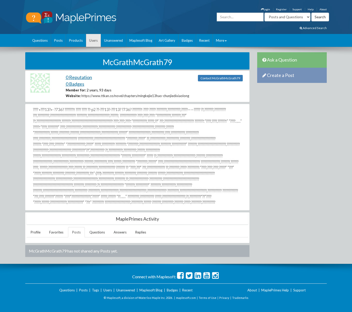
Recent (204, 40)
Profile (35, 232)
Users (93, 40)
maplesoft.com (186, 297)
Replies (140, 232)
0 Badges (75, 84)
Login (267, 9)
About (323, 9)
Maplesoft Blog (140, 40)
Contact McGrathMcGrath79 (220, 78)
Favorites (56, 232)
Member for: (76, 90)
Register (281, 9)
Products (76, 40)
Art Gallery (167, 40)
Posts (58, 40)
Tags (95, 290)
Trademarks (240, 297)
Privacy (224, 297)
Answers (120, 232)
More (220, 40)
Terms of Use (207, 297)
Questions (40, 40)
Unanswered (113, 40)
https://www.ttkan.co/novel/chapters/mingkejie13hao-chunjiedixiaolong (135, 96)
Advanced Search (314, 28)
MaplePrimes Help (275, 290)
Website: (73, 96)
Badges (187, 40)
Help (311, 9)
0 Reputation (79, 77)
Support (297, 9)
